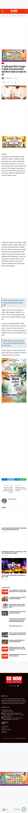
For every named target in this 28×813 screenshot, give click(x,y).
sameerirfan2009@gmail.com (14, 713)
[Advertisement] (14, 35)
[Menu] (2, 11)
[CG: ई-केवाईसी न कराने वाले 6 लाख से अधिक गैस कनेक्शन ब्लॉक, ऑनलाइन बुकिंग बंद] (5, 599)
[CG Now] (14, 11)
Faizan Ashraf (9, 78)
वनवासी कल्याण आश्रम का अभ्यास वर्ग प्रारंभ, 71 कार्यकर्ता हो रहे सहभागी (20, 489)
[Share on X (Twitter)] (11, 82)
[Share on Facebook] (8, 82)
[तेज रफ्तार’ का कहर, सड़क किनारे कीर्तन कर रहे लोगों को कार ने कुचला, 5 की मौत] (14, 565)
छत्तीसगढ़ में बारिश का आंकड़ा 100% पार (15, 626)
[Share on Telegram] (15, 82)
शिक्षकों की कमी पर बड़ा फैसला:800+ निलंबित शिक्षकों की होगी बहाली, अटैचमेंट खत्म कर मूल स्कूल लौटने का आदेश (17, 649)
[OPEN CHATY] (24, 809)
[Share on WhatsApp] (18, 82)
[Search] (26, 11)
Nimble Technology (20, 738)
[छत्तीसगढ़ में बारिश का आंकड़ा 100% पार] (5, 627)
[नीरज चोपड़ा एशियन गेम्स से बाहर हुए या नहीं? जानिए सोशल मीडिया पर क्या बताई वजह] (5, 613)
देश (2, 63)
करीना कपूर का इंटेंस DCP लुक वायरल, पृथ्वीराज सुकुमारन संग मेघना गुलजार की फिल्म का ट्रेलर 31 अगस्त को (17, 606)
